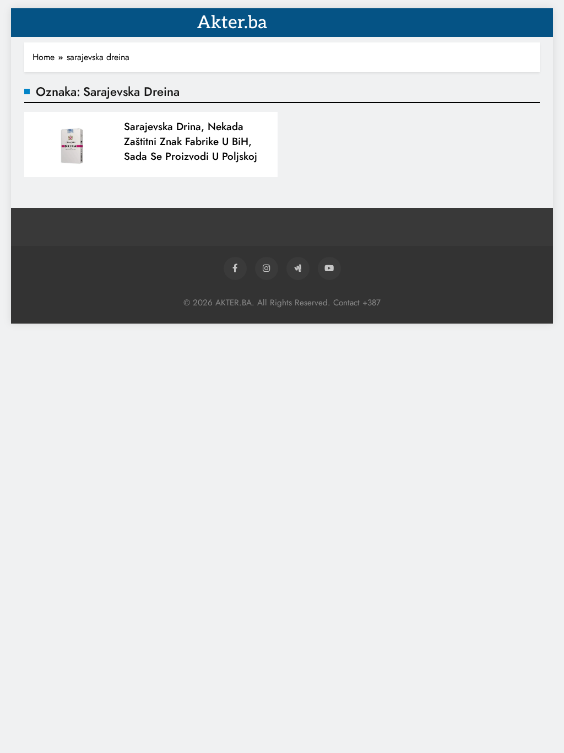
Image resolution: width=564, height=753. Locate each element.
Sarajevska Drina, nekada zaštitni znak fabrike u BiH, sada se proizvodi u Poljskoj (190, 141)
